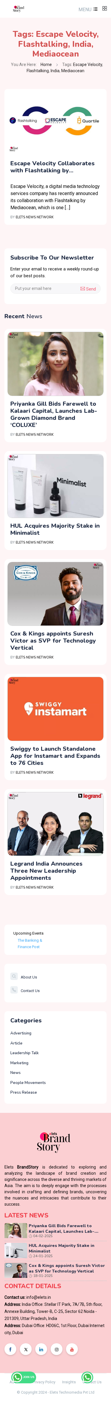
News (15, 1072)
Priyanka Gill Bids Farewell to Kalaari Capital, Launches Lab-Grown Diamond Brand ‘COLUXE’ (53, 414)
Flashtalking (43, 44)
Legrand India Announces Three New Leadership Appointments (46, 871)
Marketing (19, 1063)
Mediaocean (55, 54)
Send (90, 289)
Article (16, 1043)
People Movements (28, 1082)
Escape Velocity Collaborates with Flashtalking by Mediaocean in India (52, 167)
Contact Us (30, 991)
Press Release (23, 1092)
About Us (29, 977)
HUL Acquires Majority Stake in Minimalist (55, 529)
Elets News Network (35, 217)
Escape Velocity (66, 34)
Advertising (20, 1033)
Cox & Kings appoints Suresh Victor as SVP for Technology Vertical (53, 641)
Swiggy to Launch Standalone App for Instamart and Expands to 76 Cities (55, 756)
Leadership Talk (24, 1053)
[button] (87, 9)
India (81, 44)
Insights (69, 1382)
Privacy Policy (44, 1382)
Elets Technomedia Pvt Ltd (72, 1392)
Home (46, 64)
